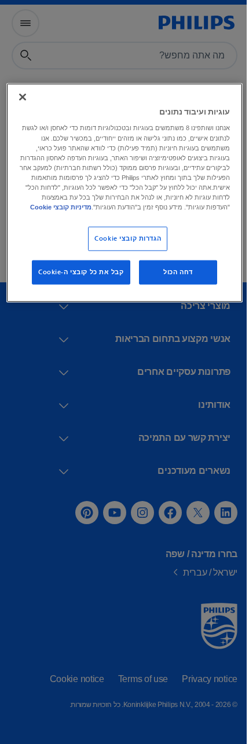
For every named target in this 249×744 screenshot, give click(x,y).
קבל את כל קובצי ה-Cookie (76, 280)
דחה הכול (174, 280)
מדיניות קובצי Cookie (166, 215)
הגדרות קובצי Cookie (123, 247)
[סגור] (22, 95)
